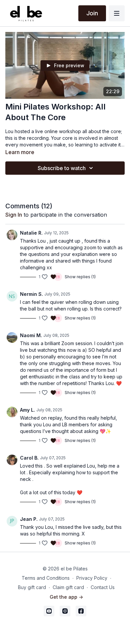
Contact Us (103, 587)
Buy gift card (32, 587)
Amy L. (27, 410)
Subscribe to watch (62, 168)
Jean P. (29, 519)
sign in (13, 214)
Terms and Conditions (46, 578)
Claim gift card (68, 587)
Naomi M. (31, 335)
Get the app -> (66, 597)
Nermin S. (31, 294)
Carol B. (29, 458)
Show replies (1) (80, 276)
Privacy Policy (91, 578)
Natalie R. (31, 233)
